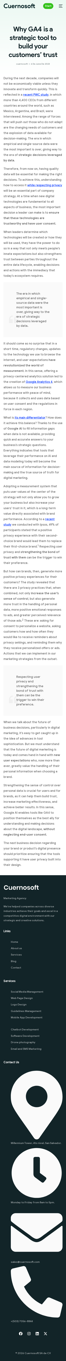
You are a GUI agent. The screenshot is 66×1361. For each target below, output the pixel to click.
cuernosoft (22, 64)
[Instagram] (29, 1333)
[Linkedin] (37, 1333)
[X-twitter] (45, 1333)
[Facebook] (20, 1333)
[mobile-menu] (60, 6)
